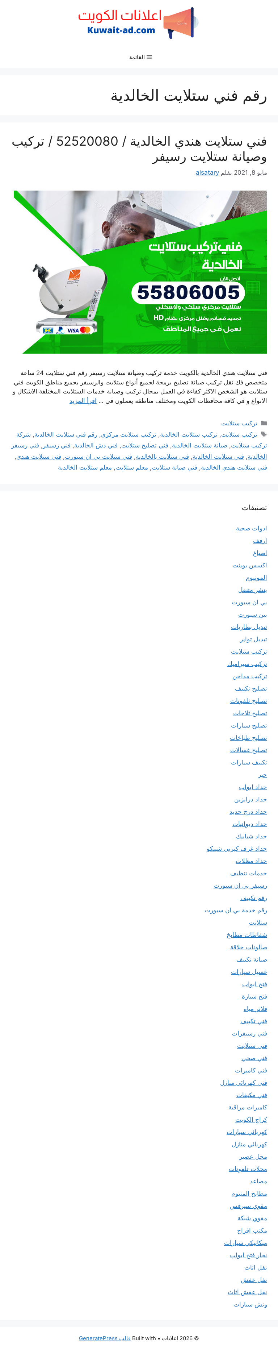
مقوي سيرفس (248, 1205)
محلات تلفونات (248, 1168)
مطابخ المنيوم (249, 1193)
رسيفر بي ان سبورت (240, 885)
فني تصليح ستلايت (144, 445)
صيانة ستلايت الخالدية (199, 445)
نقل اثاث (255, 1267)
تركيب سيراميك (247, 663)
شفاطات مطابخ (247, 934)
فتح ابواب (254, 984)
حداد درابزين (250, 799)
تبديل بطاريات (249, 626)
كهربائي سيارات (247, 1132)
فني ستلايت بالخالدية (162, 456)
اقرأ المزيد (83, 400)
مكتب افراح (252, 1230)
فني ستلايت (252, 1045)
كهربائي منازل (249, 1144)
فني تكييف (253, 1021)
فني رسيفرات (249, 1033)
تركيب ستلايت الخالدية (189, 434)
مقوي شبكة (252, 1218)
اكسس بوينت (249, 565)
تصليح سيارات (249, 725)
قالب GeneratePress (105, 1338)
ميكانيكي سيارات (245, 1242)
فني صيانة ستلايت (174, 467)
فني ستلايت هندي (38, 456)
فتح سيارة (254, 996)
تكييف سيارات (249, 762)
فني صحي (254, 1058)
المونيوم (256, 577)
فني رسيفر (57, 445)
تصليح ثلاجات (250, 713)
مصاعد (258, 1181)
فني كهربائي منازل (243, 1082)
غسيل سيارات (249, 971)
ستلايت (258, 922)
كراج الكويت (251, 1119)
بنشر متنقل (252, 589)
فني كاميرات (251, 1070)
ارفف (260, 540)
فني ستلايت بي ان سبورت (98, 456)
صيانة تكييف (251, 959)
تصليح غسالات (248, 750)
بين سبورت (252, 614)
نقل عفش (254, 1279)
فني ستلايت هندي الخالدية (234, 467)
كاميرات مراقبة (247, 1107)
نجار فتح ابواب (248, 1255)
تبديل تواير (253, 639)
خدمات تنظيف (248, 873)
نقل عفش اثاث (247, 1292)
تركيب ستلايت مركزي (128, 434)
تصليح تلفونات (248, 700)
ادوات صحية (251, 528)
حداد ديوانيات (249, 824)
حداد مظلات (251, 860)
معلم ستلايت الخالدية (85, 467)
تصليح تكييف (251, 688)
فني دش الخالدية (96, 445)
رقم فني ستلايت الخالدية (65, 434)
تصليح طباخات (248, 737)
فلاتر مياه (255, 1008)
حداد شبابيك (251, 836)
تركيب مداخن (249, 676)
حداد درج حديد (248, 811)
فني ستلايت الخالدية (218, 456)
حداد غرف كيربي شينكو (237, 848)
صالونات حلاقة (248, 947)
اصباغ (260, 553)
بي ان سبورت (249, 602)
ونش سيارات (250, 1304)
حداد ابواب (253, 787)
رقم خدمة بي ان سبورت (236, 910)
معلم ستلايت (131, 467)
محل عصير (253, 1156)
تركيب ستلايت (239, 423)
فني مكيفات (251, 1095)
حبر (262, 774)
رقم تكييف (253, 897)
